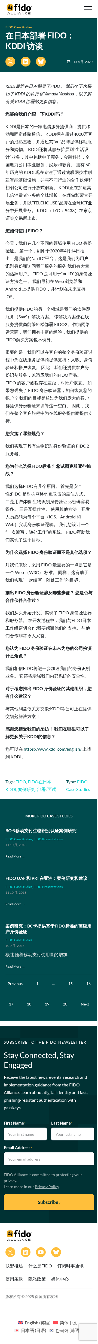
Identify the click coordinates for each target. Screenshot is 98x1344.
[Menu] (87, 9)
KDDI (10, 789)
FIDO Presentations (48, 839)
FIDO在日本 (39, 781)
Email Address (18, 1147)
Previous (15, 983)
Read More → (15, 856)
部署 (41, 789)
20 (65, 1004)
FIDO (21, 781)
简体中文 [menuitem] (68, 1322)
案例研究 (26, 789)
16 (88, 983)
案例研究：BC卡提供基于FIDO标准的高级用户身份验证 (48, 928)
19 (47, 1004)
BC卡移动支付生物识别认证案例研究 (40, 830)
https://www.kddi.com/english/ (53, 748)
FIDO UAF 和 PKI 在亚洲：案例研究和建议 (46, 878)
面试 (51, 789)
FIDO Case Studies (18, 27)
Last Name (61, 1122)
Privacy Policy (47, 1186)
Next (85, 1004)
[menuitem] (34, 1322)
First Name (15, 1122)
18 (29, 1004)
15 (70, 983)
